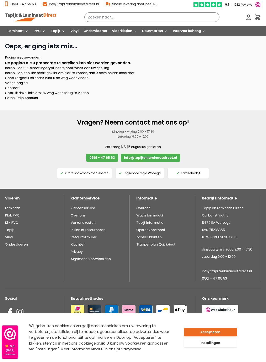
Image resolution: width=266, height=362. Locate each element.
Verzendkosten (83, 222)
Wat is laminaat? (150, 215)
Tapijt (9, 229)
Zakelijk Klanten (149, 237)
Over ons (78, 215)
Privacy (77, 251)
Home (10, 97)
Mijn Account (27, 97)
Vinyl (9, 237)
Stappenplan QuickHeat (156, 244)
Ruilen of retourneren (88, 229)
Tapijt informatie (149, 222)
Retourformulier (84, 237)
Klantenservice (83, 208)
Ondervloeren (16, 244)
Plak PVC (12, 215)
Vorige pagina (16, 83)
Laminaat (12, 208)
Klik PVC (11, 222)
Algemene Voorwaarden (91, 259)
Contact (12, 88)
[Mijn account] (248, 17)
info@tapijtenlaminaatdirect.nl (74, 4)
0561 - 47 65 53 (23, 4)
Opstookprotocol (150, 229)
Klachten (78, 244)
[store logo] (33, 17)
